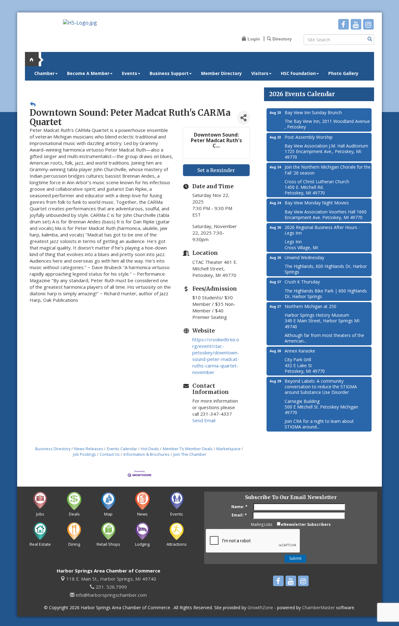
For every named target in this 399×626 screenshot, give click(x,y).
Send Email (203, 420)
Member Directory (221, 73)
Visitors (259, 73)
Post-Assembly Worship (309, 137)
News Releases (88, 448)
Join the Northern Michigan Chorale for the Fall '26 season (328, 169)
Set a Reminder (216, 170)
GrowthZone (260, 607)
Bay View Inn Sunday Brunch (313, 112)
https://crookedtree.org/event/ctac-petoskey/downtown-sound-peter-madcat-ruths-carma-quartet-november (215, 355)
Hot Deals (150, 448)
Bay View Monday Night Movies (317, 203)
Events (129, 73)
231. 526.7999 (110, 587)
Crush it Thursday (302, 282)
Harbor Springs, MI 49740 (111, 579)
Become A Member (88, 73)
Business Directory (52, 448)
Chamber (44, 73)
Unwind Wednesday (304, 257)
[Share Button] (243, 118)
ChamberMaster (318, 607)
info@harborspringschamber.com (111, 595)
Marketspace (228, 448)
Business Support (169, 73)
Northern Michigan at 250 (310, 306)
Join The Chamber (189, 454)
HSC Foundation (298, 73)
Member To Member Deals (188, 448)
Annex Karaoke (300, 351)
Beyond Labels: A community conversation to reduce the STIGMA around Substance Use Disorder (321, 386)
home (34, 59)
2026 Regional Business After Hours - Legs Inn (322, 230)
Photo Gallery (343, 73)
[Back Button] (33, 104)
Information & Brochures (146, 454)
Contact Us (110, 454)
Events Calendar (122, 448)
